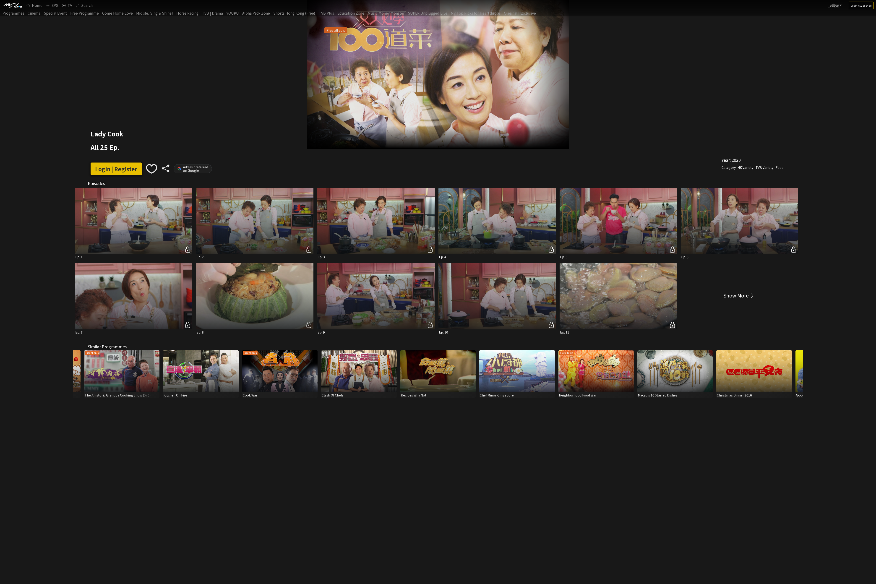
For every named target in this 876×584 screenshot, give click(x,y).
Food (779, 167)
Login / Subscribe (861, 5)
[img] (12, 5)
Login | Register (116, 169)
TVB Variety (764, 167)
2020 (736, 160)
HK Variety (745, 167)
